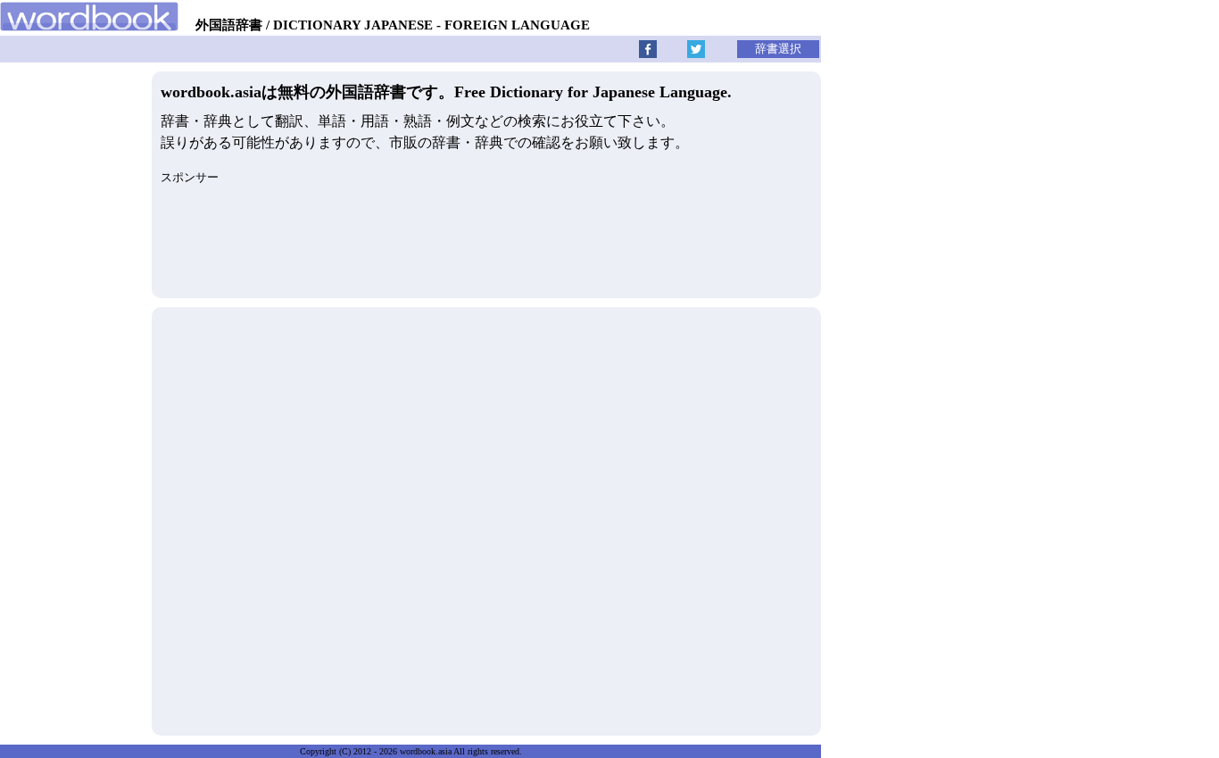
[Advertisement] (486, 517)
